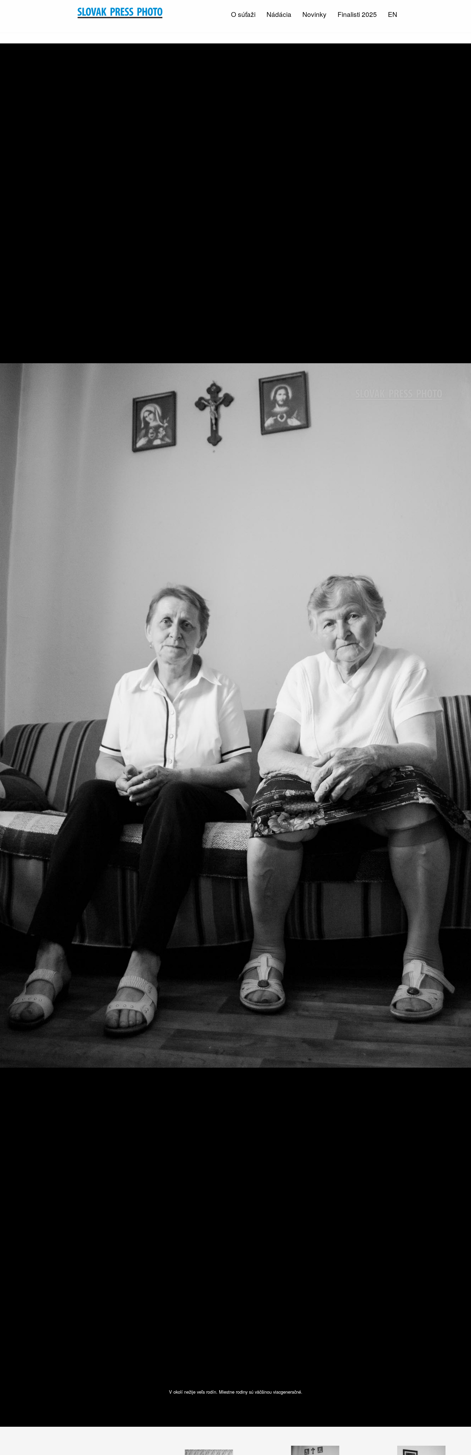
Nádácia (279, 14)
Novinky (314, 14)
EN (392, 14)
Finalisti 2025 (357, 14)
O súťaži (243, 14)
